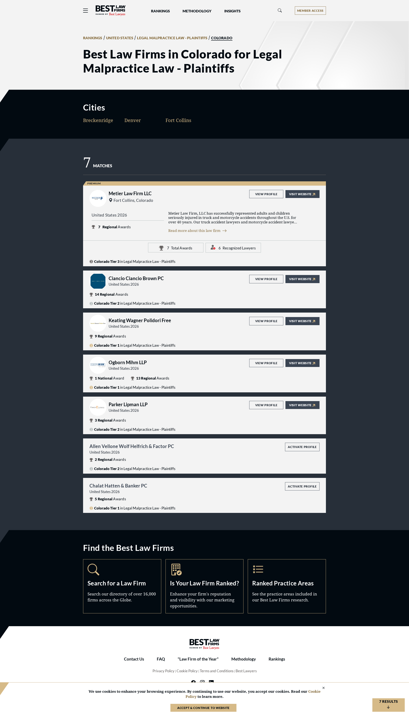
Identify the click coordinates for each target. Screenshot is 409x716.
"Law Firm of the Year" (198, 659)
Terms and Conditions (216, 671)
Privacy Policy (163, 671)
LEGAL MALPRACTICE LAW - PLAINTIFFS (172, 38)
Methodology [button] (197, 11)
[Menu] (85, 10)
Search (122, 586)
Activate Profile (302, 447)
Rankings (277, 659)
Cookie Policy (187, 671)
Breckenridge (98, 120)
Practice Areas (287, 586)
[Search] (280, 10)
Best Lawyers (246, 671)
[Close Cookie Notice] (320, 688)
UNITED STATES (119, 38)
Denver (132, 120)
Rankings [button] (160, 11)
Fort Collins (178, 120)
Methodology (243, 659)
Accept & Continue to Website (203, 708)
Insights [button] (232, 11)
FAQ (161, 659)
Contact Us (134, 659)
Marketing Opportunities (204, 586)
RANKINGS (92, 38)
